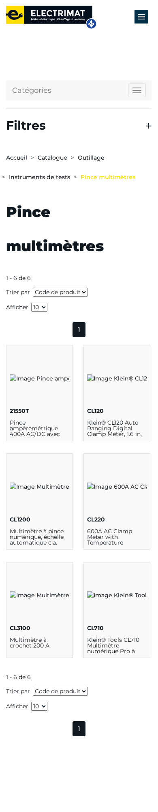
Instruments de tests (39, 177)
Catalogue (52, 157)
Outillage (91, 157)
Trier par (18, 292)
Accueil (16, 157)
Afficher (17, 307)
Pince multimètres (108, 177)
